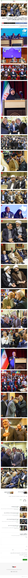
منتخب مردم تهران (14, 496)
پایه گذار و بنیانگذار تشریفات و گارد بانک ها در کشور (13, 525)
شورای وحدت (21, 496)
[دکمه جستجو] (1, 1)
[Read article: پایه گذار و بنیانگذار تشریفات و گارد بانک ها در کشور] (23, 527)
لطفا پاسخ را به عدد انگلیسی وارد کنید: (23, 554)
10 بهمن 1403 (15, 526)
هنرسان (23, 21)
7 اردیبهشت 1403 (19, 21)
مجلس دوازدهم (17, 496)
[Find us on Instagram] (13, 571)
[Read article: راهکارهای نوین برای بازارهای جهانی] (25, 492)
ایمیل (12, 549)
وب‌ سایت (26, 549)
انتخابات (24, 496)
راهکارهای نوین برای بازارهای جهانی (21, 492)
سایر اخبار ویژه (15, 21)
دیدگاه (26, 537)
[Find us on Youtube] (11, 571)
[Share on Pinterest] (3, 23)
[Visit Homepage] (14, 1)
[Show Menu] (26, 1)
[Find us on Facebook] (16, 571)
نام (26, 546)
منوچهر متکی (10, 496)
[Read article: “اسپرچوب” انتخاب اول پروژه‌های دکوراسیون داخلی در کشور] (23, 521)
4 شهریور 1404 (22, 493)
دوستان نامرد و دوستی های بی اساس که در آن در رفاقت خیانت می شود (7, 492)
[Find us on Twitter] (15, 571)
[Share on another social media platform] (1, 23)
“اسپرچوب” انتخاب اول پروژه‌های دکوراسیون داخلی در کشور (13, 519)
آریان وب (22, 576)
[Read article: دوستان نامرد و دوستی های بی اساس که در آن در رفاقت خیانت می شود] (11, 492)
